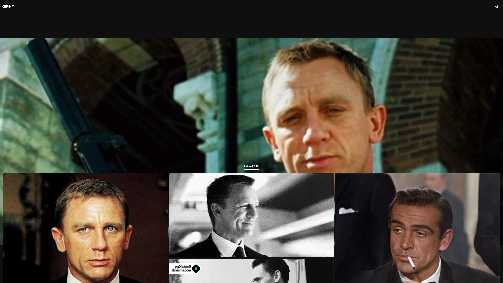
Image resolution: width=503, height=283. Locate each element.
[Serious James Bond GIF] (251, 141)
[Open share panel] (497, 6)
